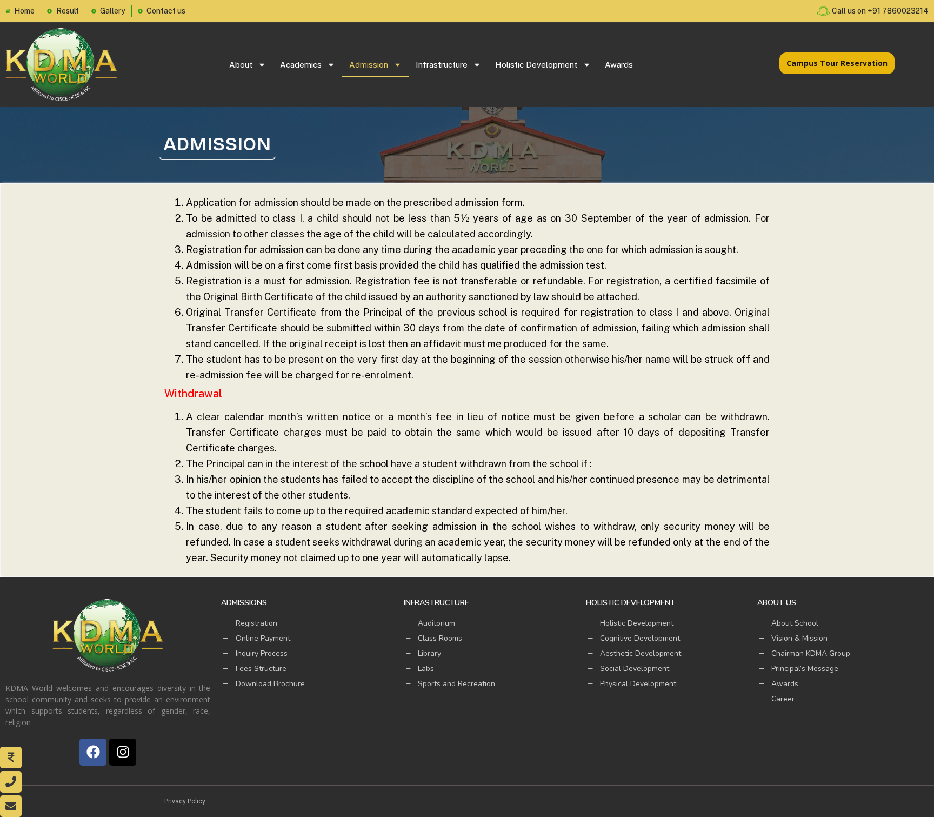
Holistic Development (536, 64)
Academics (301, 64)
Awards (619, 64)
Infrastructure (442, 64)
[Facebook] (92, 752)
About (240, 64)
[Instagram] (122, 752)
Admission (368, 64)
